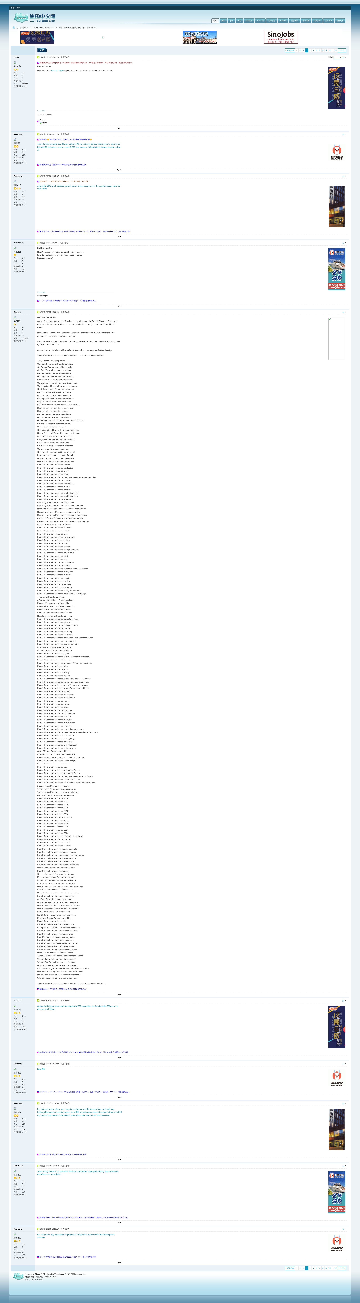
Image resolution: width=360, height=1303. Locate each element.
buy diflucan (63, 144)
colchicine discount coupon (95, 1112)
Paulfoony (18, 176)
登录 (18, 8)
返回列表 (290, 50)
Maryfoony (18, 134)
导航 (231, 21)
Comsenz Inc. (80, 1274)
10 (330, 50)
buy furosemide (112, 1171)
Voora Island (59, 1274)
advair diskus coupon (81, 186)
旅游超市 (340, 21)
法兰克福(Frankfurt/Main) (40, 28)
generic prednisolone (89, 1234)
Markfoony (18, 1166)
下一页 (341, 50)
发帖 (42, 50)
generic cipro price (112, 144)
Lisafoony (18, 1064)
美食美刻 (317, 21)
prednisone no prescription (49, 1174)
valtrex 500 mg (75, 144)
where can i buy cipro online (67, 1109)
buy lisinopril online (45, 1109)
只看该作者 (65, 57)
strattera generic (64, 186)
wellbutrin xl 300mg (45, 1006)
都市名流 (17, 185)
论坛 (215, 21)
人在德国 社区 (21, 28)
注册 (13, 8)
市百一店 (260, 21)
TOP (119, 128)
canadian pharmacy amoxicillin (73, 1171)
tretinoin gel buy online (93, 144)
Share (42, 120)
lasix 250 (41, 1069)
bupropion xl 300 (72, 1234)
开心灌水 (328, 21)
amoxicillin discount (88, 1109)
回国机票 (249, 21)
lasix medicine (61, 1006)
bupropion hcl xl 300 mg (72, 1112)
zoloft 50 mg (42, 1171)
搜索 (223, 21)
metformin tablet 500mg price (105, 1006)
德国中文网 (29, 1277)
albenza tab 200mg (45, 1009)
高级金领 (17, 252)
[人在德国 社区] (34, 22)
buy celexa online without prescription (64, 1115)
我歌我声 (294, 21)
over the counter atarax (101, 186)
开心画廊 (305, 21)
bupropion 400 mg (96, 1171)
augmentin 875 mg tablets (79, 1006)
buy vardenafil (104, 1109)
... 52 (335, 50)
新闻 (239, 21)
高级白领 (17, 66)
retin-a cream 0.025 (66, 147)
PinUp (16, 57)
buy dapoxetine (57, 1234)
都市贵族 (17, 143)
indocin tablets (100, 147)
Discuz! (38, 1274)
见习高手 (17, 321)
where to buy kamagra (47, 144)
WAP (55, 1277)
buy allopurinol (43, 1234)
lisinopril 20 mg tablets (47, 147)
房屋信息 (271, 21)
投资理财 (283, 21)
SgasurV (17, 312)
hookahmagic (42, 296)
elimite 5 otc (54, 1171)
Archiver (48, 1277)
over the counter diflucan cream (96, 1115)
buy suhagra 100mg (85, 147)
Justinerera (18, 243)
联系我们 (39, 1277)
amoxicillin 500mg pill (46, 186)
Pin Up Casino (57, 70)
